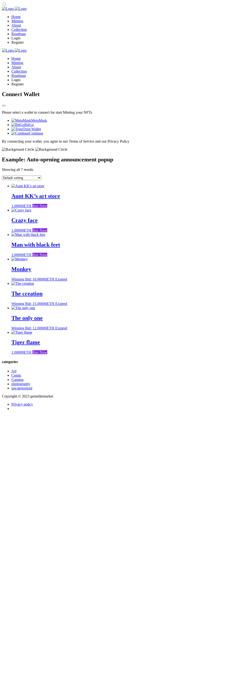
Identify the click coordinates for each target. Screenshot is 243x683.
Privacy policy (22, 404)
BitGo (29, 125)
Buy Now (39, 206)
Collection (19, 30)
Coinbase (36, 133)
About (16, 25)
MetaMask (39, 120)
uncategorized (21, 388)
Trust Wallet (32, 129)
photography (20, 384)
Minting (17, 21)
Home (16, 17)
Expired (61, 279)
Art (13, 371)
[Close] (4, 105)
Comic (16, 375)
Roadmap (18, 34)
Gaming (17, 380)
